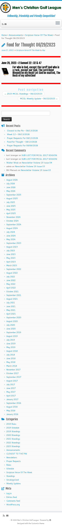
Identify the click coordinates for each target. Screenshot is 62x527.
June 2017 (10, 388)
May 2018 (10, 362)
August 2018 (12, 351)
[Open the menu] (58, 23)
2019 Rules (11, 424)
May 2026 (10, 191)
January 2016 (12, 414)
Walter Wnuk (12, 162)
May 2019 (10, 347)
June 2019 (10, 343)
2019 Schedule (12, 427)
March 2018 (11, 366)
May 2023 (10, 258)
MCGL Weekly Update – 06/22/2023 (39, 98)
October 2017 (12, 373)
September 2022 (13, 269)
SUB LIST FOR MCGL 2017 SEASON (39, 155)
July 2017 (10, 384)
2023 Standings (13, 446)
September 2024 (13, 224)
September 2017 (13, 377)
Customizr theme (37, 523)
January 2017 (12, 399)
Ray (43, 50)
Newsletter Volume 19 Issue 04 (37, 162)
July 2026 (10, 183)
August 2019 (12, 336)
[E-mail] (5, 24)
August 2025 (12, 198)
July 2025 (10, 202)
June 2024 (10, 235)
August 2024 (12, 228)
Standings (10, 476)
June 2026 (10, 187)
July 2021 (10, 302)
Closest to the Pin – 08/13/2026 (22, 130)
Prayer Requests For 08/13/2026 (22, 138)
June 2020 (10, 328)
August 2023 (12, 247)
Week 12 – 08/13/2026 (18, 134)
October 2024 (12, 220)
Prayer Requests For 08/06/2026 (22, 145)
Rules (8, 465)
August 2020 (12, 321)
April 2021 (11, 314)
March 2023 (11, 265)
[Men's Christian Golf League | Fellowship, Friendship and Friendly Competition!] (31, 7)
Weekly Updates (13, 483)
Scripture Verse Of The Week (39, 35)
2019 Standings (13, 431)
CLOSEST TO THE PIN (16, 453)
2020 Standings (13, 435)
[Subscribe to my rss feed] (3, 24)
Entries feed (11, 497)
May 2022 (10, 284)
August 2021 (12, 299)
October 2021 (12, 291)
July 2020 (10, 325)
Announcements (16, 35)
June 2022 (10, 280)
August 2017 (12, 380)
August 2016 (12, 407)
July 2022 (10, 276)
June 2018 (10, 358)
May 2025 (10, 209)
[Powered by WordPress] (50, 520)
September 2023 (13, 243)
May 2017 (10, 392)
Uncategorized (12, 479)
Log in (9, 493)
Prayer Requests (13, 461)
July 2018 (10, 354)
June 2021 (10, 306)
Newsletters (11, 457)
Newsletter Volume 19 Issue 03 (30, 166)
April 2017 (11, 395)
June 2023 (10, 254)
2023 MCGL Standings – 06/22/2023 (23, 93)
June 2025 (10, 206)
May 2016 (10, 410)
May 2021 (10, 310)
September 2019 (13, 332)
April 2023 (11, 261)
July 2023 (10, 250)
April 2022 (11, 287)
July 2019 (10, 340)
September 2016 (13, 403)
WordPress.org (13, 504)
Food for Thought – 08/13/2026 (22, 141)
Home (4, 35)
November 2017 (13, 369)
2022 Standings (13, 442)
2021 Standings (13, 439)
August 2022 (12, 273)
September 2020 (13, 317)
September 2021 (13, 295)
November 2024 (13, 217)
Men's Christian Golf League (28, 520)
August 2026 (12, 180)
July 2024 (10, 232)
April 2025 (11, 213)
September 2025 (13, 194)
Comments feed (13, 501)
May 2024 (10, 239)
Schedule (10, 468)
